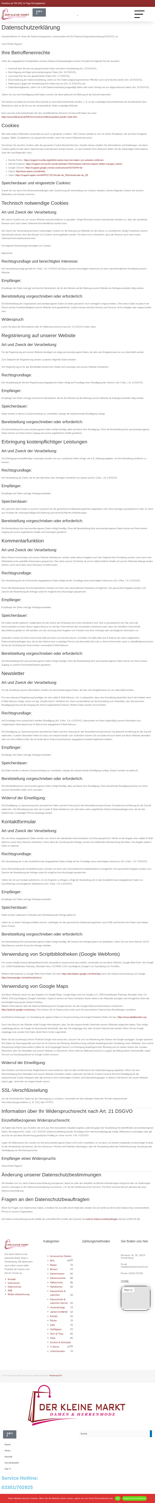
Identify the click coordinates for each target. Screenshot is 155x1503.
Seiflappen (56, 1329)
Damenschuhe (58, 1278)
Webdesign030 (55, 1376)
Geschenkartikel (12, 1463)
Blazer (53, 1264)
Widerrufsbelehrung (18, 1294)
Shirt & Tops (56, 1333)
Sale (52, 1324)
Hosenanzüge (57, 1307)
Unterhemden (57, 1351)
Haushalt (8, 1457)
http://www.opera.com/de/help (30, 171)
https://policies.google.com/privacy (18, 1009)
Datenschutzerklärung (134, 1498)
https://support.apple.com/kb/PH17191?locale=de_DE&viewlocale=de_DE (51, 175)
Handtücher (56, 1286)
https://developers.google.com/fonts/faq (81, 973)
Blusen (54, 1269)
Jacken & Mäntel (59, 1311)
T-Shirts (54, 1346)
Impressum (14, 1282)
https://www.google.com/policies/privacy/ (22, 977)
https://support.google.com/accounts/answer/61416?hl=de (53, 167)
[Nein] (151, 1498)
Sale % (8, 1469)
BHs (52, 1260)
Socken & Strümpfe (60, 1342)
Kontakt (12, 1279)
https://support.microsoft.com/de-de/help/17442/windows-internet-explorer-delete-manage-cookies (74, 164)
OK (117, 1498)
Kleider (54, 1316)
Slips (52, 1337)
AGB (10, 1290)
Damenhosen (57, 1273)
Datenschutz (14, 1286)
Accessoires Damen (60, 1256)
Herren (7, 1450)
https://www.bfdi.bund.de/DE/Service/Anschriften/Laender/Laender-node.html (39, 117)
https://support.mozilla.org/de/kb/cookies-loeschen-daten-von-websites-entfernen (64, 160)
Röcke (53, 1320)
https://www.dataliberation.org (131, 1017)
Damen (8, 1444)
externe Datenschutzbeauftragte (101, 1219)
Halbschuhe (56, 1282)
